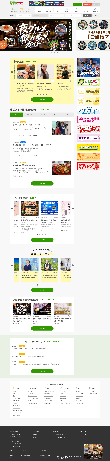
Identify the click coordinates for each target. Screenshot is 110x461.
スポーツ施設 (47, 393)
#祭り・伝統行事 (61, 226)
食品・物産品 (63, 396)
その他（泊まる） (93, 393)
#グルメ (67, 226)
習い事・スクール (80, 391)
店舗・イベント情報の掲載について (42, 451)
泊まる (86, 11)
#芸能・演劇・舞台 (37, 230)
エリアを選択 (19, 15)
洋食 (14, 393)
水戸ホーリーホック (16, 436)
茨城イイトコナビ (16, 434)
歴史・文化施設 (47, 398)
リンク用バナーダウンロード (28, 458)
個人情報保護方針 (25, 455)
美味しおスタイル (16, 446)
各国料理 (15, 403)
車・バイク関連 (79, 401)
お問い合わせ (82, 434)
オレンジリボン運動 (16, 444)
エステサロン (31, 393)
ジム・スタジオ (31, 401)
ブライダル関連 (79, 393)
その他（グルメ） (16, 415)
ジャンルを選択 (53, 15)
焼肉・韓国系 (16, 401)
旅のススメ (14, 439)
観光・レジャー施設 (48, 396)
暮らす (76, 11)
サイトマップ (43, 458)
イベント (21, 11)
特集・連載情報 (14, 431)
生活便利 (78, 398)
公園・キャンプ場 (48, 401)
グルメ (39, 11)
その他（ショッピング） (65, 403)
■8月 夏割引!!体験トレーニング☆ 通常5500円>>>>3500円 (32, 145)
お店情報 (35, 434)
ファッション (62, 391)
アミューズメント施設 (49, 391)
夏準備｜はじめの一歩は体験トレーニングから (27, 125)
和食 (14, 396)
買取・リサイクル (63, 401)
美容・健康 (49, 11)
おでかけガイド (15, 441)
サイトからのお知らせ (59, 437)
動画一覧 (55, 431)
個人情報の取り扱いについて (47, 455)
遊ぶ (58, 11)
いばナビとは (82, 431)
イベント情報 (36, 431)
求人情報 (95, 11)
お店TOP (28, 11)
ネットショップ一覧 (58, 434)
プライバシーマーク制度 (74, 456)
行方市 (28, 272)
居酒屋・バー (16, 391)
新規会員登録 (87, 4)
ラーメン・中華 (16, 398)
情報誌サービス (25, 451)
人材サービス (13, 451)
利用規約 (12, 458)
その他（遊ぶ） (47, 403)
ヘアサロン (30, 391)
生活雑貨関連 (63, 398)
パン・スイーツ (16, 408)
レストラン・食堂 (17, 413)
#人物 (16, 279)
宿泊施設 (91, 391)
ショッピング (67, 11)
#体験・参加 (16, 228)
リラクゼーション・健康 (33, 398)
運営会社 (12, 455)
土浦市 (67, 272)
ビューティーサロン (32, 396)
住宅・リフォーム (79, 396)
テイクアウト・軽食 (17, 410)
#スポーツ (21, 228)
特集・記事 (14, 11)
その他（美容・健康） (32, 403)
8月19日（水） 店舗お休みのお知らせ (24, 165)
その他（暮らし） (79, 403)
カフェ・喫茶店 (16, 405)
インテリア (62, 393)
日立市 (48, 272)
